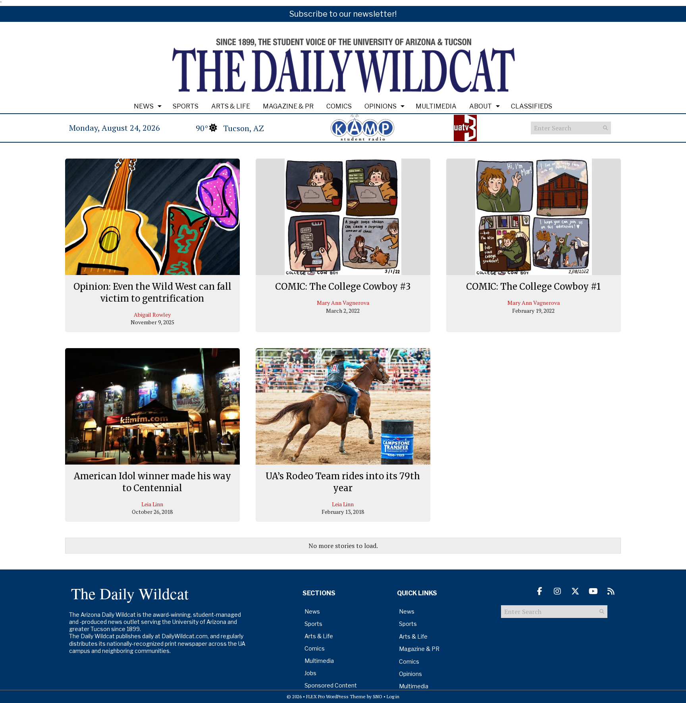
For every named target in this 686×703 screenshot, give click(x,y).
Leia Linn (152, 504)
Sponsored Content (330, 685)
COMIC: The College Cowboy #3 (342, 286)
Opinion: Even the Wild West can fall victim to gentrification (152, 292)
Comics (339, 106)
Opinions (380, 106)
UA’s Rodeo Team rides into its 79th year (343, 482)
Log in (393, 696)
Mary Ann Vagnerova (343, 302)
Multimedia (436, 106)
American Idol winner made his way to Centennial (152, 482)
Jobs (310, 673)
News (144, 106)
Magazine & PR (288, 106)
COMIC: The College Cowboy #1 (533, 286)
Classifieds (531, 106)
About (480, 106)
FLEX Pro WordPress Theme (336, 696)
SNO (377, 696)
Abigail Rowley (152, 314)
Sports (185, 106)
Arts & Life (230, 106)
